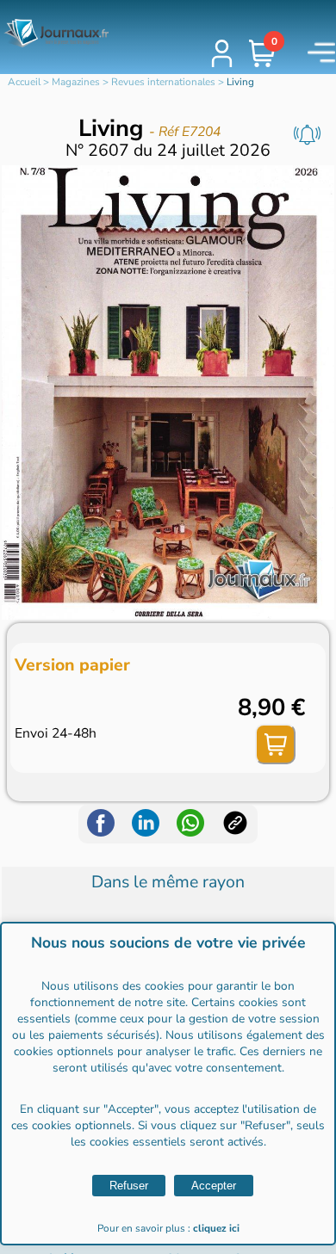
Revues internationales (163, 82)
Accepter (213, 1185)
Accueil (24, 82)
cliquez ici (216, 1228)
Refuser (128, 1185)
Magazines (76, 82)
